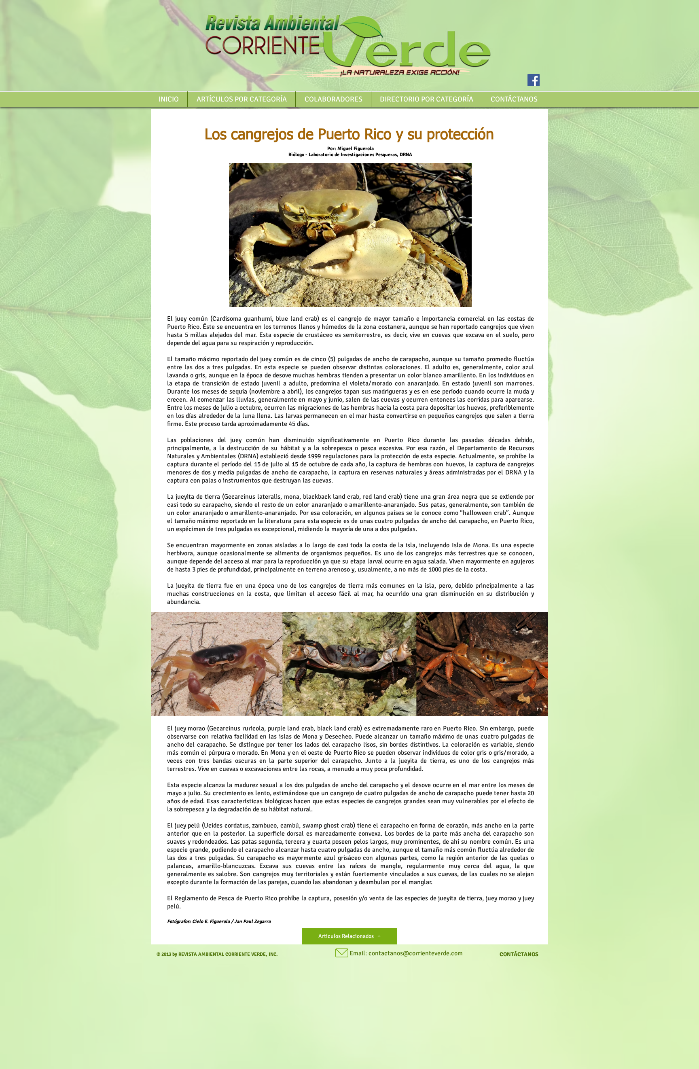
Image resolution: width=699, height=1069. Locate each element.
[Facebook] (533, 80)
